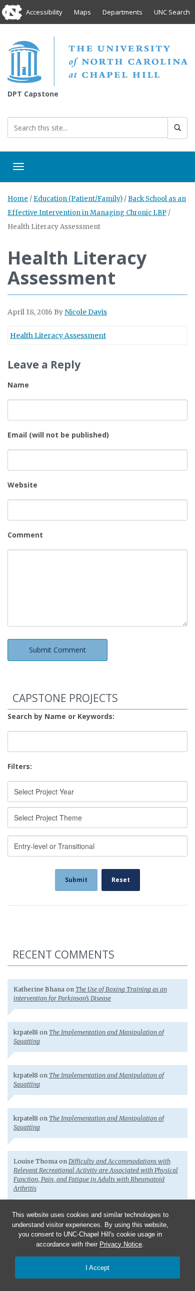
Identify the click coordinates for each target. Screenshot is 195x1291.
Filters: (20, 766)
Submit (76, 880)
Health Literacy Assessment (58, 335)
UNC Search (172, 12)
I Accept (98, 1268)
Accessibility (44, 12)
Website (23, 485)
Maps (82, 12)
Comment (25, 535)
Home (18, 198)
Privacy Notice (121, 1244)
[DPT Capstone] (98, 60)
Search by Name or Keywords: (61, 716)
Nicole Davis (85, 312)
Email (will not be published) (58, 435)
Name (18, 385)
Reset (121, 880)
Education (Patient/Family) (78, 198)
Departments (122, 12)
